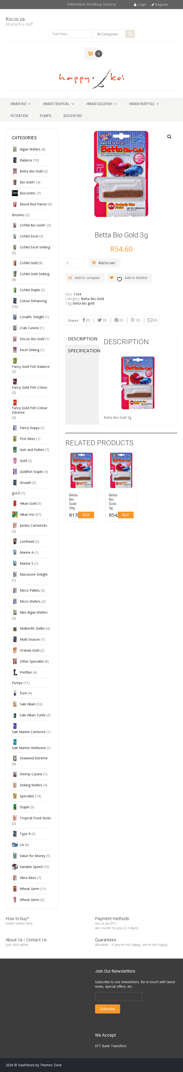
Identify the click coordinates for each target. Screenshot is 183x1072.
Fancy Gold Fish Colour (29, 387)
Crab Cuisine (29, 328)
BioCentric (73, 116)
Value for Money (32, 855)
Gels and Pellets (32, 449)
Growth (25, 482)
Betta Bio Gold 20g (72, 501)
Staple (24, 807)
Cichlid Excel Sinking (35, 247)
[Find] (130, 34)
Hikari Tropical (56, 104)
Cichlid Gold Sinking (34, 274)
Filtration (19, 116)
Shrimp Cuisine (31, 774)
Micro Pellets (30, 590)
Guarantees (105, 939)
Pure (23, 693)
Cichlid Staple (30, 290)
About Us (14, 939)
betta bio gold (83, 303)
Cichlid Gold (29, 263)
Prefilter (26, 672)
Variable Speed (31, 866)
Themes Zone (51, 1065)
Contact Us (36, 939)
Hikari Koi (18, 104)
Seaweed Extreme (34, 758)
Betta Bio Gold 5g (112, 501)
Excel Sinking (29, 350)
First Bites (27, 438)
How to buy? (17, 918)
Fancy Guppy (30, 427)
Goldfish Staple (31, 471)
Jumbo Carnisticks (33, 525)
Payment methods (112, 918)
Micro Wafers (30, 601)
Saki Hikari (28, 704)
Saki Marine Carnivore (29, 731)
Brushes (18, 215)
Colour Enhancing (33, 301)
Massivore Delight (34, 574)
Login (141, 4)
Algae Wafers (30, 149)
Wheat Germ (29, 888)
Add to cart (106, 263)
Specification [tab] (83, 351)
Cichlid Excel (29, 236)
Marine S (26, 563)
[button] (169, 137)
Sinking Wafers (31, 785)
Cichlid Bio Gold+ (33, 225)
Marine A (27, 552)
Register (161, 4)
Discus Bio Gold (32, 339)
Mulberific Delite (32, 628)
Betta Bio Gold (92, 298)
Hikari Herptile (142, 104)
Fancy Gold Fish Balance (31, 366)
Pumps (45, 116)
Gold (23, 460)
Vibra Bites (28, 877)
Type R (25, 833)
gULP (16, 493)
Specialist (27, 796)
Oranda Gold (29, 650)
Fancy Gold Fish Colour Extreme (29, 410)
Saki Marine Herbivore (29, 747)
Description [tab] (82, 339)
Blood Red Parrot (33, 204)
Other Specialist (32, 661)
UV (22, 844)
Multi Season (30, 639)
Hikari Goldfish (99, 104)
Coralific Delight (32, 317)
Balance (26, 160)
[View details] (82, 470)
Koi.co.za (15, 19)
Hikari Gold (28, 503)
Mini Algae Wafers (34, 612)
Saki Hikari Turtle (33, 715)
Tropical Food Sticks (35, 818)
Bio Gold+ (27, 182)
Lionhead (27, 541)
